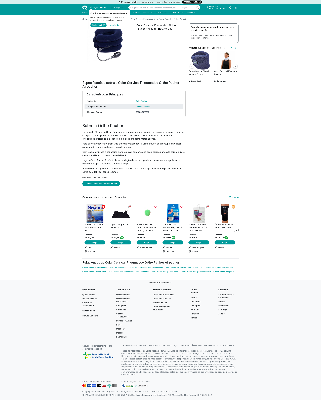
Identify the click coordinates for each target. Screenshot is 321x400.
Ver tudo (235, 48)
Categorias (121, 305)
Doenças (120, 329)
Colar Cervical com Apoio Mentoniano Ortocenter (128, 272)
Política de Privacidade (163, 294)
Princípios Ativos (124, 320)
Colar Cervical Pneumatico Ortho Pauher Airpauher (152, 19)
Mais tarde (114, 25)
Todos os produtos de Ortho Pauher (101, 184)
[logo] (84, 7)
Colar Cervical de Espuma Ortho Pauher (181, 268)
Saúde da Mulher (176, 12)
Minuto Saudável (90, 315)
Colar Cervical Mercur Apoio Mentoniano (146, 268)
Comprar (95, 242)
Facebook (195, 301)
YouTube (195, 309)
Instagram (195, 305)
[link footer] (128, 386)
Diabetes (136, 12)
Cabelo (221, 313)
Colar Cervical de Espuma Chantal (165, 272)
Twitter (194, 297)
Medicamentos (123, 294)
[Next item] (236, 230)
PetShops (222, 309)
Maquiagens (223, 305)
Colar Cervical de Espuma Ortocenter (196, 272)
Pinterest (195, 313)
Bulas (119, 324)
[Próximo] (235, 66)
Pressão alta (148, 12)
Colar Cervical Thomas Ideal (94, 272)
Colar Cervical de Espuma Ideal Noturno (216, 268)
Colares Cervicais (143, 106)
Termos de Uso (160, 302)
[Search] (197, 7)
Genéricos (191, 12)
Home (87, 19)
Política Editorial (89, 298)
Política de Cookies (162, 298)
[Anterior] (192, 66)
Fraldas (221, 301)
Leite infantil (161, 12)
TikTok (194, 317)
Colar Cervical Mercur (118, 268)
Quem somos (88, 294)
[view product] (200, 60)
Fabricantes (121, 337)
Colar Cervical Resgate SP (224, 272)
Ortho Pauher (141, 101)
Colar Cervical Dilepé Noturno (94, 268)
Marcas (119, 333)
